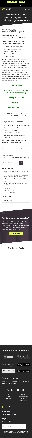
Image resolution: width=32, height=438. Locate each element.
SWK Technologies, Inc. (20, 431)
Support (22, 1)
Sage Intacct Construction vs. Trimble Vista (14, 181)
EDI (5, 158)
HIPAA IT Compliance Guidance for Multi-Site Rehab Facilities (15, 184)
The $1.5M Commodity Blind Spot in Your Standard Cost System (16, 188)
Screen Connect (12, 1)
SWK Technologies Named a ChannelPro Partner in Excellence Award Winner (16, 191)
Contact (8, 398)
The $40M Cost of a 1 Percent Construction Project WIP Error (16, 172)
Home (3, 31)
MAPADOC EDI (10, 31)
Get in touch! (16, 233)
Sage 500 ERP (18, 158)
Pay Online (22, 5)
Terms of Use (16, 432)
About (8, 396)
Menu (28, 10)
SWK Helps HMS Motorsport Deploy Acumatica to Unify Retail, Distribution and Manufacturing (16, 176)
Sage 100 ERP (10, 158)
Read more (9, 284)
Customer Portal (11, 5)
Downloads (23, 400)
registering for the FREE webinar (11, 143)
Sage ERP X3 (25, 158)
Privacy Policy (24, 432)
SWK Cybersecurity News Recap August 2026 (15, 179)
